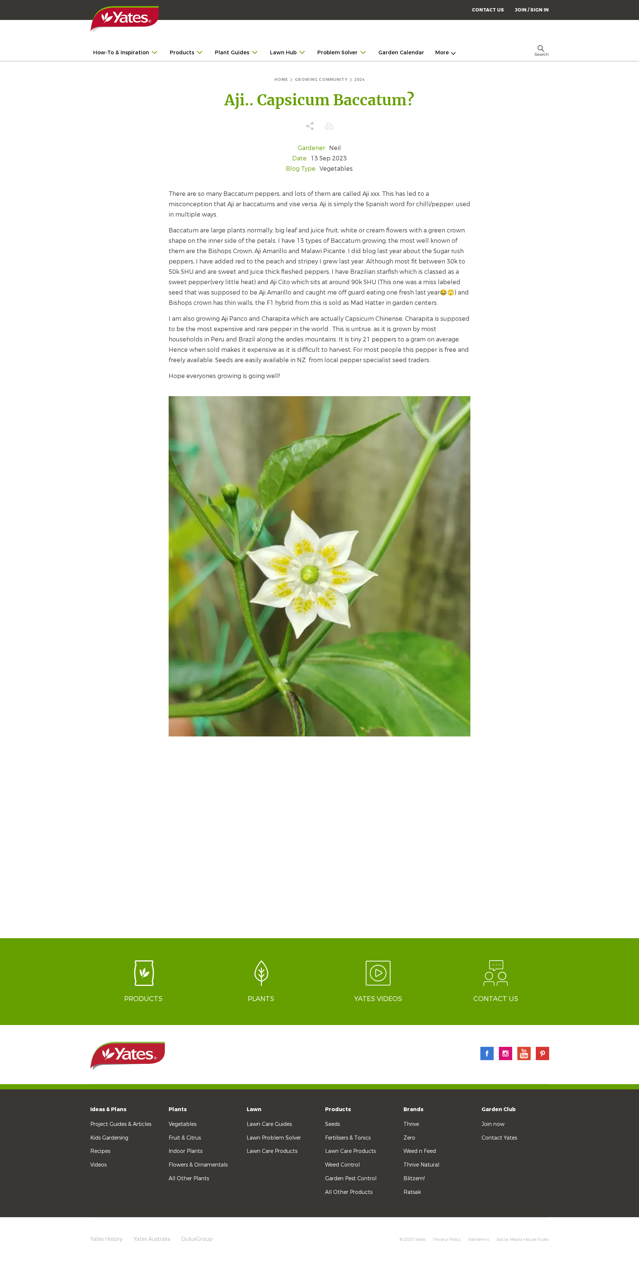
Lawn (254, 1109)
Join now (492, 1124)
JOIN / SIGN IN (532, 10)
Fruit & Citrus (185, 1137)
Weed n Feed (419, 1151)
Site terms (478, 1239)
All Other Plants (189, 1178)
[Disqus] (320, 843)
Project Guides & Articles (120, 1124)
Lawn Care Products (272, 1151)
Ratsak (412, 1192)
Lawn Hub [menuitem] (283, 52)
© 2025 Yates (413, 1239)
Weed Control (342, 1164)
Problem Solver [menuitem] (337, 52)
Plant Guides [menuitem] (232, 52)
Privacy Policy (447, 1239)
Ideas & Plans (108, 1109)
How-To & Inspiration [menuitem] (121, 52)
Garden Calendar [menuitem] (401, 52)
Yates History (106, 1239)
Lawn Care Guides (269, 1124)
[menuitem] (532, 10)
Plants (178, 1109)
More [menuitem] (442, 52)
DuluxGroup (197, 1239)
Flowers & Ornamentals (198, 1164)
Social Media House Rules (522, 1239)
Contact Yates (499, 1137)
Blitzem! (414, 1178)
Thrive (411, 1124)
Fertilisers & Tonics (348, 1137)
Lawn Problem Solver (274, 1137)
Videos (98, 1164)
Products (338, 1109)
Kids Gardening (109, 1137)
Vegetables (182, 1124)
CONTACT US (488, 10)
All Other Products (348, 1192)
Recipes (100, 1151)
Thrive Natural (421, 1164)
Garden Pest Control (350, 1178)
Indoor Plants (185, 1151)
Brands (413, 1109)
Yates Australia (151, 1239)
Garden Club (498, 1109)
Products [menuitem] (182, 52)
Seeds (332, 1124)
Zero (409, 1137)
